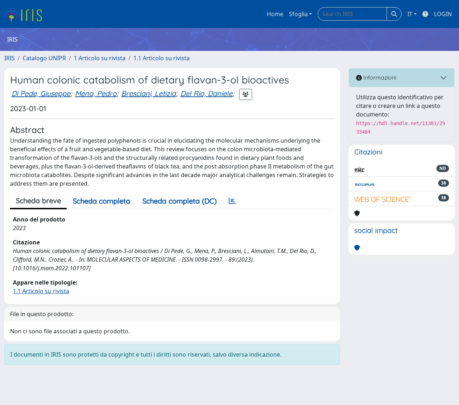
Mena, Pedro (96, 93)
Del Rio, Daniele (206, 93)
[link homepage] (26, 14)
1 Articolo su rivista (100, 58)
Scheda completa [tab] (101, 200)
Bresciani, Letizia (148, 93)
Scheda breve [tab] (38, 200)
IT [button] (409, 14)
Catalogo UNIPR (44, 58)
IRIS (9, 58)
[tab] (232, 201)
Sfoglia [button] (298, 14)
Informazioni (379, 77)
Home (275, 14)
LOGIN (443, 14)
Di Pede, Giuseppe (40, 93)
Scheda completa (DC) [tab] (179, 200)
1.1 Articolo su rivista (161, 58)
